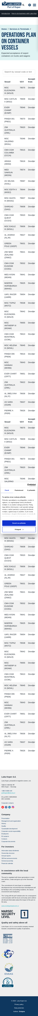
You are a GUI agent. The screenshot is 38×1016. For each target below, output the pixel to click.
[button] (34, 5)
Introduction (5, 13)
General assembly (7, 861)
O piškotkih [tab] (31, 490)
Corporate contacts (7, 803)
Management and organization (11, 821)
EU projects (5, 836)
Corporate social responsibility (11, 831)
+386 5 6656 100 (6, 791)
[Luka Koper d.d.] (11, 5)
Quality (3, 826)
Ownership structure (7, 853)
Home (4, 29)
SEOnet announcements (9, 858)
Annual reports (6, 856)
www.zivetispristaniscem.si (10, 906)
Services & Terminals (19, 29)
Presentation (5, 818)
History (3, 823)
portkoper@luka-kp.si (8, 793)
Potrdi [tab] (7, 490)
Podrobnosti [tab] (19, 490)
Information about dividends (10, 850)
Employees (5, 834)
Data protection (19, 1008)
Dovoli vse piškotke (19, 523)
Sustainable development (9, 828)
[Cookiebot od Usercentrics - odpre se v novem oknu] (27, 485)
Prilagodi (18, 529)
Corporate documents (8, 841)
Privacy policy (19, 1004)
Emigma (22, 1011)
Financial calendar (7, 863)
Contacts (4, 839)
